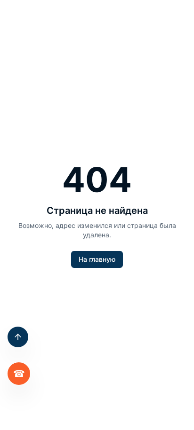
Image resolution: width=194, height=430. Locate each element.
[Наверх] (18, 337)
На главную (97, 259)
